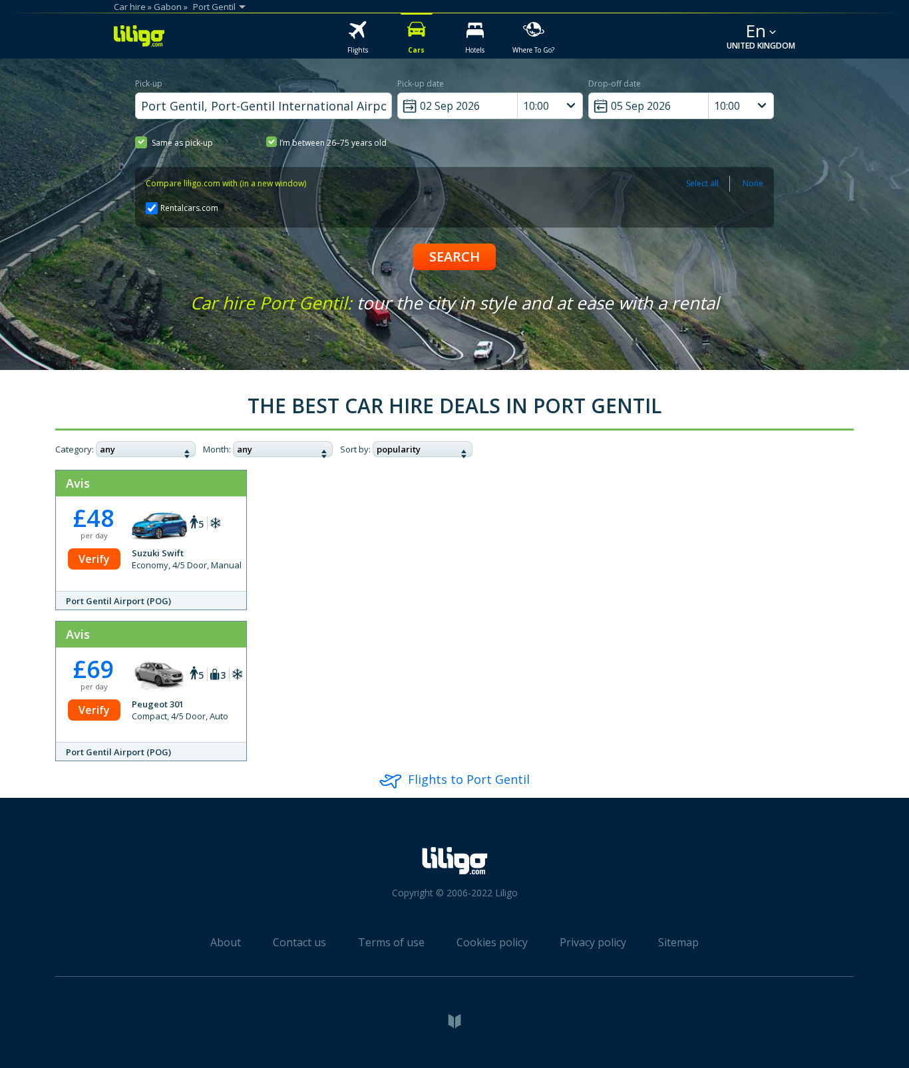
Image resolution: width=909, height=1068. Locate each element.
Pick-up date (420, 83)
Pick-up (148, 83)
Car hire (130, 7)
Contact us (299, 942)
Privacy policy (593, 942)
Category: (74, 449)
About (225, 942)
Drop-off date (614, 83)
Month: (217, 449)
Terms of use (391, 942)
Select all (702, 183)
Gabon (168, 7)
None (753, 183)
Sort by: (355, 449)
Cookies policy (492, 942)
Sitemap (678, 942)
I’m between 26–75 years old (333, 142)
